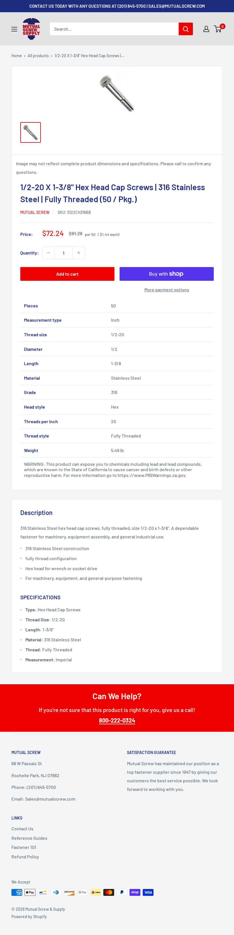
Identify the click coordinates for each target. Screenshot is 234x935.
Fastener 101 (23, 847)
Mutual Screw (34, 212)
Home (16, 55)
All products (38, 55)
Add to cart (67, 273)
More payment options (166, 289)
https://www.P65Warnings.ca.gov (151, 475)
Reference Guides (29, 838)
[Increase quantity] (79, 253)
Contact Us (22, 828)
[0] (217, 28)
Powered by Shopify (29, 916)
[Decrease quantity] (49, 253)
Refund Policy (25, 856)
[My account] (206, 29)
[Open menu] (14, 29)
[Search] (186, 29)
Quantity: (29, 252)
